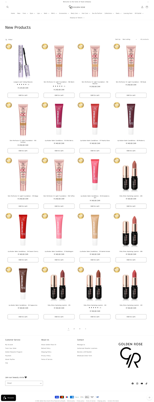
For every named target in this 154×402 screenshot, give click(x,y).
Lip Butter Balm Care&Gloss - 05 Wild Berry (59, 140)
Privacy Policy (46, 356)
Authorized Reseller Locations (87, 348)
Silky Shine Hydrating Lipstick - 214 (95, 305)
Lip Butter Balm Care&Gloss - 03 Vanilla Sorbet (95, 251)
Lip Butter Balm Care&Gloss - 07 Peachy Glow (95, 140)
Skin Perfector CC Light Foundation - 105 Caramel (23, 141)
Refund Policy (45, 348)
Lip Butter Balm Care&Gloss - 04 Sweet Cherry (23, 251)
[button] (7, 7)
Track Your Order (11, 348)
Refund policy (71, 401)
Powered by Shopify (59, 401)
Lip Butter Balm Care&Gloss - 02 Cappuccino (23, 305)
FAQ (6, 363)
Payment (8, 356)
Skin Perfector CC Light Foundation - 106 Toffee (59, 196)
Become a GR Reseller (84, 352)
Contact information (113, 401)
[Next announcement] (148, 2)
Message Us (81, 345)
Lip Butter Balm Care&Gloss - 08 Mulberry (131, 140)
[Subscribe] (40, 383)
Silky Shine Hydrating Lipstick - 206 (131, 251)
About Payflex (10, 359)
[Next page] (85, 329)
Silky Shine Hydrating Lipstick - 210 (131, 305)
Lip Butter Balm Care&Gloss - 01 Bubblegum (59, 251)
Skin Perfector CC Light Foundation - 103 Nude (131, 82)
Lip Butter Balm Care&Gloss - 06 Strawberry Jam (95, 197)
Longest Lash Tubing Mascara (23, 82)
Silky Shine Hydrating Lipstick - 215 (59, 305)
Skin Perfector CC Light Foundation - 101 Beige (23, 196)
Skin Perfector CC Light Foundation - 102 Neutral (95, 83)
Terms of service (91, 401)
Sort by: (118, 39)
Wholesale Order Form (84, 356)
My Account (9, 345)
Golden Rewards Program (13, 352)
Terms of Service (46, 359)
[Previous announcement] (6, 2)
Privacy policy (80, 401)
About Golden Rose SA (48, 345)
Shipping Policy (46, 352)
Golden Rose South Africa (47, 401)
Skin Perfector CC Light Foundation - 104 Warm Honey (59, 83)
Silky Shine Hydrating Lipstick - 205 (131, 196)
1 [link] (68, 329)
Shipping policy (102, 401)
